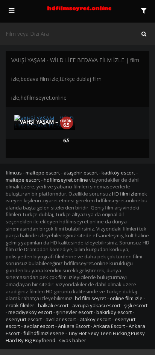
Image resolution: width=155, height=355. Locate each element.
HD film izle (124, 193)
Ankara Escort (74, 326)
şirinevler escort (74, 312)
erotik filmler (20, 305)
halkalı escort (53, 305)
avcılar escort (61, 319)
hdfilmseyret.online (66, 179)
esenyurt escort (24, 319)
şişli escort (135, 305)
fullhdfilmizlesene (43, 333)
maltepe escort (43, 172)
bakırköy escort (114, 312)
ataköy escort (95, 319)
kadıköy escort (118, 172)
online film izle (126, 298)
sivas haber (72, 340)
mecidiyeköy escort (30, 312)
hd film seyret (90, 298)
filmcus (14, 172)
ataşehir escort (81, 172)
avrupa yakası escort (96, 305)
